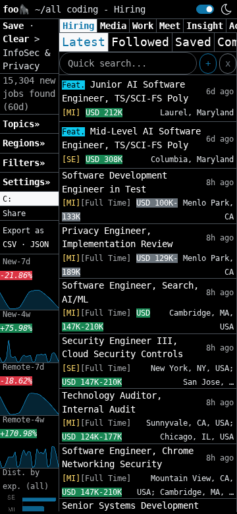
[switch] (205, 9)
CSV (9, 244)
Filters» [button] (24, 162)
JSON (39, 244)
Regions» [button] (24, 143)
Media (113, 25)
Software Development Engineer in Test (114, 182)
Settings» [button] (26, 182)
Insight (204, 25)
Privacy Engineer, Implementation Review (117, 237)
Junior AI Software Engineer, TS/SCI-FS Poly (125, 91)
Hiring (78, 25)
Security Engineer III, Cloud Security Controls (122, 347)
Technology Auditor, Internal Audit (112, 402)
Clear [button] (18, 39)
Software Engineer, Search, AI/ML (130, 292)
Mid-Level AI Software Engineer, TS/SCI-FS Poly (131, 138)
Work (142, 25)
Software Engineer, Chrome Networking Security (128, 457)
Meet (169, 25)
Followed (140, 42)
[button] (29, 199)
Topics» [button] (21, 124)
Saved (193, 42)
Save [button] (16, 25)
